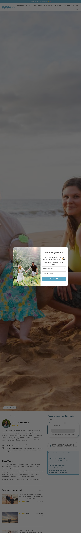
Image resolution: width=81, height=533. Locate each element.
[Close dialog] (65, 249)
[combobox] (53, 268)
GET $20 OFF (54, 279)
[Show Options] (65, 268)
